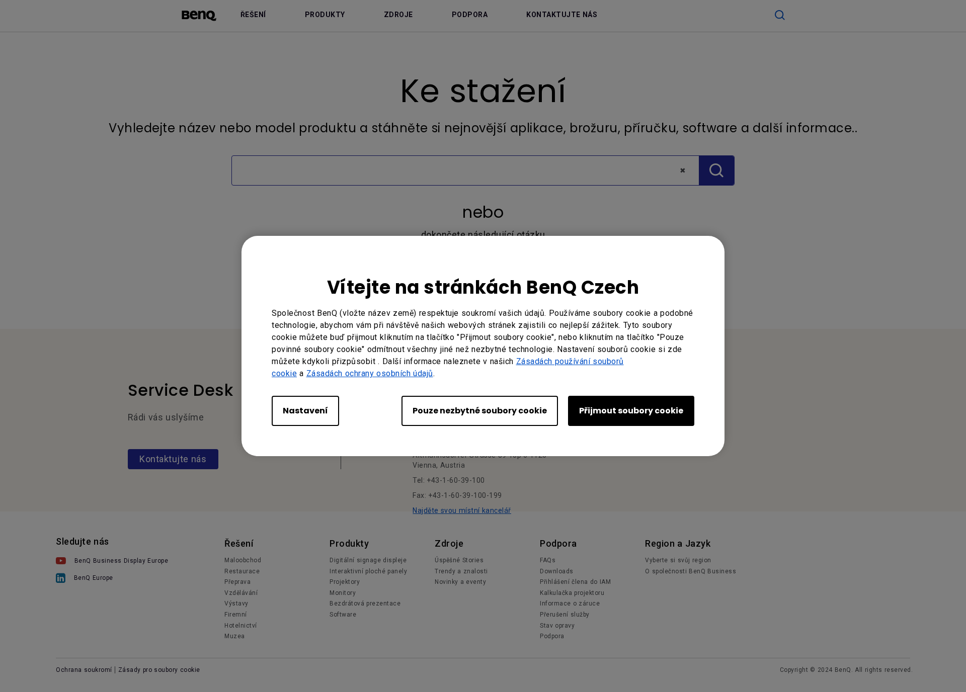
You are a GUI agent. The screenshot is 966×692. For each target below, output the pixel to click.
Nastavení (305, 410)
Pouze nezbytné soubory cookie (480, 410)
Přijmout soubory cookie (631, 410)
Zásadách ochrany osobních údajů (369, 373)
